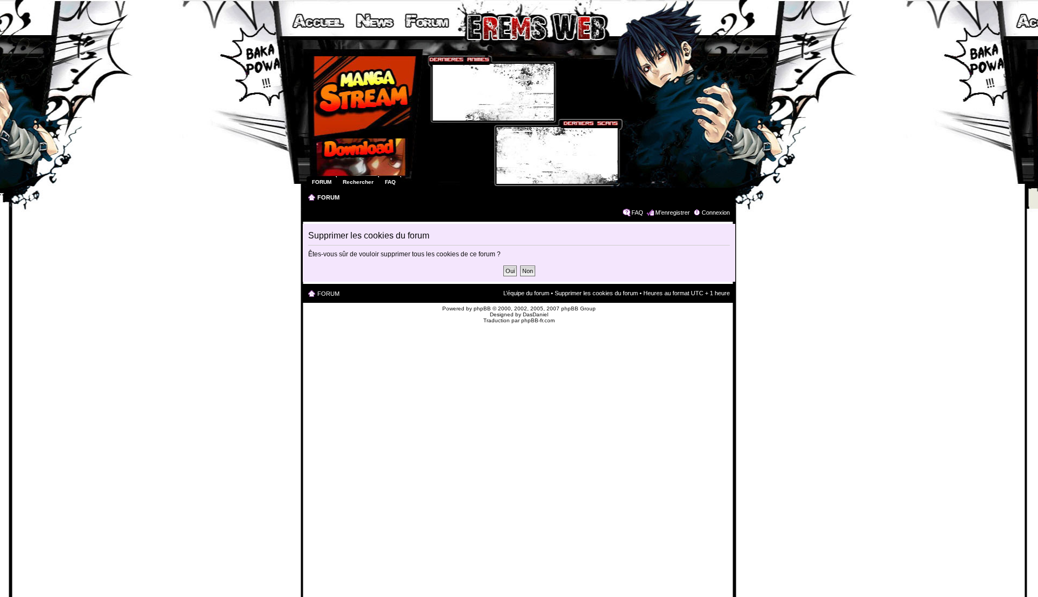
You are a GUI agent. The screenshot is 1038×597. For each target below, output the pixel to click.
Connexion (716, 212)
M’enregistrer (672, 212)
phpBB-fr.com (538, 320)
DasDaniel (535, 314)
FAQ (637, 212)
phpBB (482, 308)
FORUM (328, 197)
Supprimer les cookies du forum (596, 293)
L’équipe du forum (526, 293)
